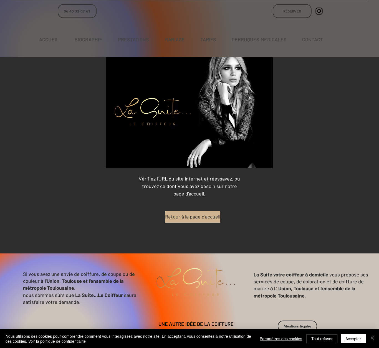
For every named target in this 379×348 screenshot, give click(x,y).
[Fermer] (372, 339)
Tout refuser (322, 338)
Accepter (353, 338)
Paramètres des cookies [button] (281, 338)
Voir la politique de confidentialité (57, 341)
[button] (297, 326)
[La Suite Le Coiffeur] (319, 11)
